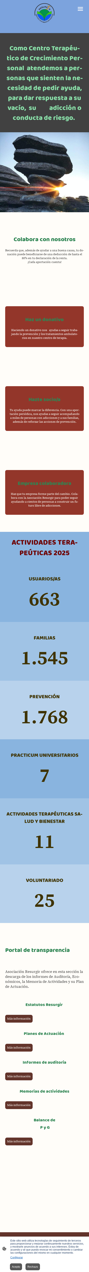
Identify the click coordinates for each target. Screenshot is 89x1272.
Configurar (16, 1257)
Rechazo (32, 1266)
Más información (19, 1019)
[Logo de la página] (44, 13)
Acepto (16, 1266)
